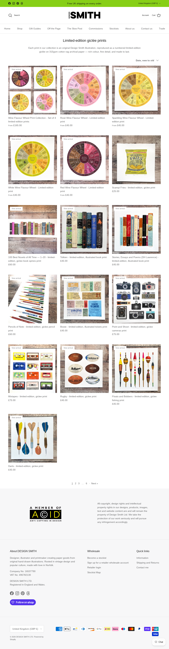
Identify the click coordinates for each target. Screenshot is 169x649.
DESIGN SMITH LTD (24, 637)
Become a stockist (96, 558)
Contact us (146, 28)
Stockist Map (94, 572)
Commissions (96, 28)
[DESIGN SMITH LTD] (84, 15)
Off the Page (54, 28)
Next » (94, 483)
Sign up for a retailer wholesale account (108, 562)
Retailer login (94, 567)
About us (130, 28)
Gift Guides (35, 28)
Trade (162, 28)
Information (142, 558)
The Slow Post (74, 28)
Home (7, 28)
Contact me (142, 567)
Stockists (114, 28)
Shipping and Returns (147, 562)
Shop (19, 28)
